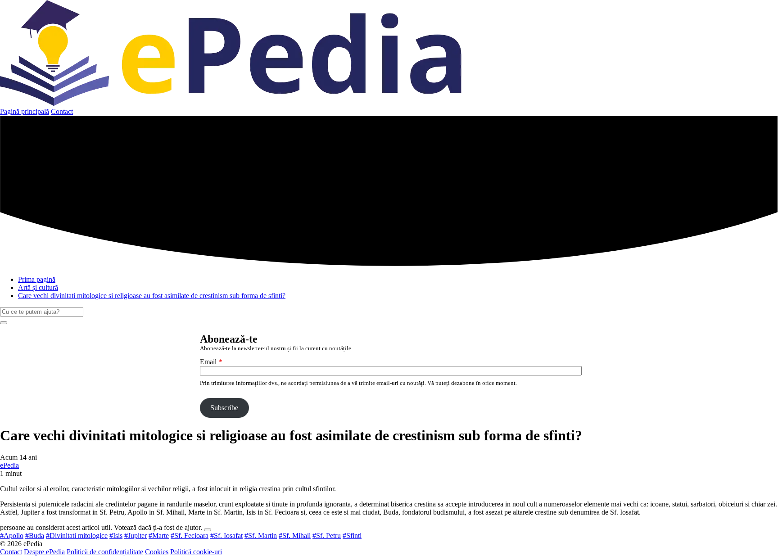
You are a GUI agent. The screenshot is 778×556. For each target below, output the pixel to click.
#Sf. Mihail (295, 535)
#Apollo (11, 535)
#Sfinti (352, 535)
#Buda (34, 535)
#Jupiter (135, 535)
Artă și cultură (38, 287)
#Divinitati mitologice (77, 535)
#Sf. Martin (260, 535)
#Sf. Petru (326, 535)
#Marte (159, 535)
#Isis (115, 535)
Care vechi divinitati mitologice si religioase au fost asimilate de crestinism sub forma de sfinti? (151, 295)
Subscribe (224, 407)
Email (208, 362)
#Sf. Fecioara (189, 535)
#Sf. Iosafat (226, 535)
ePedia (9, 465)
